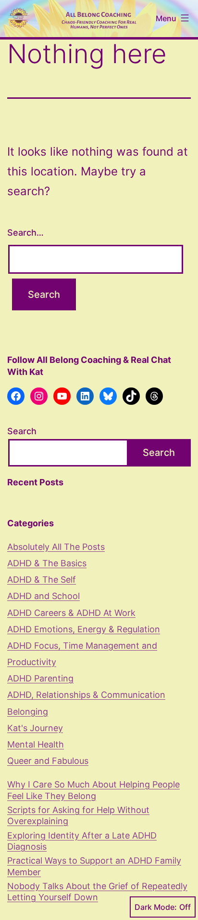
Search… (25, 232)
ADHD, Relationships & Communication (86, 695)
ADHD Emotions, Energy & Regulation (83, 629)
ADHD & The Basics (47, 563)
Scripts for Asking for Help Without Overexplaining (78, 815)
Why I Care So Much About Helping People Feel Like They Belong (93, 789)
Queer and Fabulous (47, 761)
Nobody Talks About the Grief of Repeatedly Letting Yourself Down (97, 891)
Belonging (27, 712)
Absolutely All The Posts (56, 547)
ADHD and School (43, 596)
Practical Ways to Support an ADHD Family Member (94, 866)
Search (22, 431)
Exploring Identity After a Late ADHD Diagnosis (82, 841)
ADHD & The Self (41, 579)
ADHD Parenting (40, 678)
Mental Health (35, 744)
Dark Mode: (156, 907)
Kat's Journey (35, 728)
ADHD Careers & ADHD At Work (71, 613)
